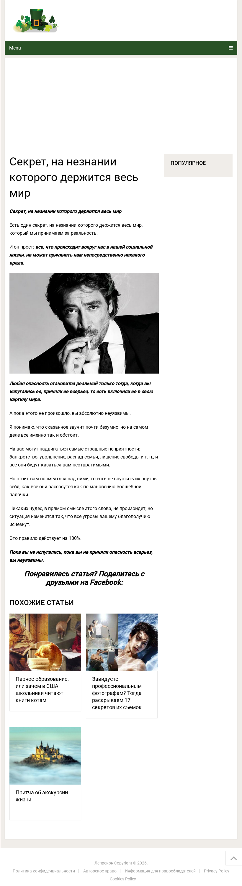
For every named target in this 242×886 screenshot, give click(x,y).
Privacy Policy (216, 871)
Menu (15, 48)
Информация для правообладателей (160, 871)
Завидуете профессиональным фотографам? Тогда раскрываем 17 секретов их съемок (117, 693)
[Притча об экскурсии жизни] (45, 756)
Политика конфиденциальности (44, 871)
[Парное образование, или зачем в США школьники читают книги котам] (45, 642)
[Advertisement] (121, 109)
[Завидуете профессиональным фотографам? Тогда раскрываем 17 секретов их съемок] (122, 642)
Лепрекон (103, 863)
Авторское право (100, 871)
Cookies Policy (123, 879)
